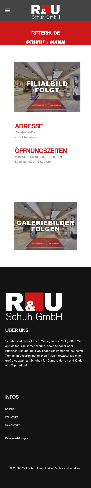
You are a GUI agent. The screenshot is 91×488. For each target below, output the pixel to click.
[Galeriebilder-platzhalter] (45, 226)
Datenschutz (12, 425)
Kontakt (9, 409)
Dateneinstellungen (16, 438)
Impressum (11, 417)
